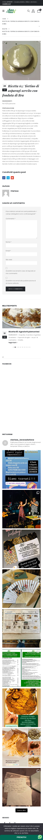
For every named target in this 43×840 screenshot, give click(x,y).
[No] (40, 831)
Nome (8, 242)
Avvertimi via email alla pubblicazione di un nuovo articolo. (21, 282)
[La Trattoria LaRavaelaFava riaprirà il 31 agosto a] (21, 514)
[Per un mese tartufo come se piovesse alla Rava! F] (21, 752)
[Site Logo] (11, 11)
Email (8, 251)
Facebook (3, 177)
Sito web (9, 260)
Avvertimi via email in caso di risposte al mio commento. (20, 272)
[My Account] (33, 11)
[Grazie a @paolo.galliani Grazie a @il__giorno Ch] (21, 633)
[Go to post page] (21, 318)
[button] (4, 11)
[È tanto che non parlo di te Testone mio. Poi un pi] (21, 593)
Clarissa (14, 191)
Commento (10, 219)
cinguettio (8, 177)
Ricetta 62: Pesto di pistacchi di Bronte (23, 332)
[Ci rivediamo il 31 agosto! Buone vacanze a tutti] (21, 553)
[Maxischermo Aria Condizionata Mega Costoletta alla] (21, 712)
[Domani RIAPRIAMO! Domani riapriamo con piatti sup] (21, 474)
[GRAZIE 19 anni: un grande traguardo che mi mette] (21, 792)
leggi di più (12, 347)
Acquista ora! (6, 4)
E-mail (12, 177)
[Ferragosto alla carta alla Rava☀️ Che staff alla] (21, 673)
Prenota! (21, 837)
